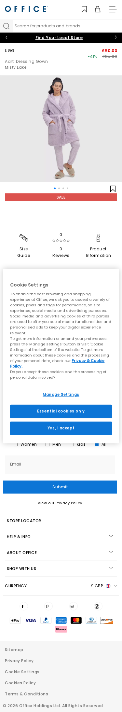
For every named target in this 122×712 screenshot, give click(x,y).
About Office (22, 552)
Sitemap (14, 649)
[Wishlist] (80, 9)
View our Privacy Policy (60, 503)
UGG (10, 50)
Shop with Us (21, 568)
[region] (61, 356)
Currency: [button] (54, 586)
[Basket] (94, 9)
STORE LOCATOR (24, 521)
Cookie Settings (22, 672)
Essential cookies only (61, 411)
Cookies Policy (20, 683)
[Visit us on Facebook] (24, 606)
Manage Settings (61, 394)
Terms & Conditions (26, 694)
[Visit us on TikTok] (98, 606)
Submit (60, 487)
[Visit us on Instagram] (73, 606)
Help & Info (19, 536)
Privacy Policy (19, 660)
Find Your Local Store (59, 37)
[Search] (6, 26)
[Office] (26, 9)
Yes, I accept (61, 428)
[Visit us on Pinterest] (48, 606)
